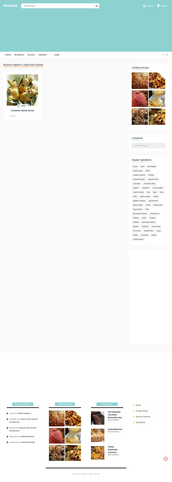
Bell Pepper (152, 167)
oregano (152, 218)
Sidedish (43, 55)
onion (144, 218)
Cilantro (136, 188)
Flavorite (13, 116)
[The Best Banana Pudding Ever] (157, 99)
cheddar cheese (139, 175)
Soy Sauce (137, 231)
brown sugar (137, 171)
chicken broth (153, 179)
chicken (151, 175)
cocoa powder (158, 188)
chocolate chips (149, 184)
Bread (23, 106)
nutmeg (136, 218)
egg (148, 192)
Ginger (155, 197)
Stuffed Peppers (24, 413)
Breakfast (19, 55)
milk (147, 209)
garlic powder (145, 197)
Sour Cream (156, 227)
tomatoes (144, 235)
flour (161, 192)
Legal (56, 55)
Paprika (136, 222)
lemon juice (158, 205)
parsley (136, 227)
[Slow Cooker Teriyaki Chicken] (157, 81)
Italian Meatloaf (27, 436)
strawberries (148, 231)
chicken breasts (139, 179)
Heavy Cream (138, 205)
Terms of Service (143, 417)
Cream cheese (138, 192)
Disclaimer (140, 422)
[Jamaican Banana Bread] (140, 81)
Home (8, 55)
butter (148, 171)
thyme (135, 235)
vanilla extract (138, 239)
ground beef (153, 201)
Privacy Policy (142, 411)
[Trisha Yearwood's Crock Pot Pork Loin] (140, 117)
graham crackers (139, 201)
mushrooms (154, 214)
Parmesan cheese (148, 222)
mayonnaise (137, 209)
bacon (135, 167)
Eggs (155, 192)
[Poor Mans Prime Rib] (140, 99)
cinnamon (145, 188)
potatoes (145, 227)
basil (142, 167)
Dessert (31, 55)
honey (148, 205)
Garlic (135, 197)
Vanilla (153, 235)
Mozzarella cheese (140, 214)
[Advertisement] (86, 31)
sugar (159, 231)
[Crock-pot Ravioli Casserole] (157, 117)
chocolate (136, 184)
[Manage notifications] (166, 459)
